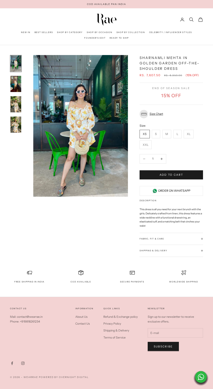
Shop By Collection (130, 32)
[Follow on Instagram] (23, 363)
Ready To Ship (119, 38)
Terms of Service (114, 337)
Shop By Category (70, 32)
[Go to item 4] (16, 124)
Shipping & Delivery (116, 330)
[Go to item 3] (16, 104)
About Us (81, 317)
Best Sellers (44, 32)
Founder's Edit (94, 38)
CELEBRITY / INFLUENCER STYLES (170, 32)
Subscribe (163, 346)
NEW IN (25, 32)
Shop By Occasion (99, 32)
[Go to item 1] (16, 63)
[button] (171, 114)
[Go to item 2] (16, 83)
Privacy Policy (112, 323)
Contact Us (82, 323)
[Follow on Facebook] (12, 363)
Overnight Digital (74, 377)
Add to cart (171, 174)
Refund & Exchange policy (120, 317)
